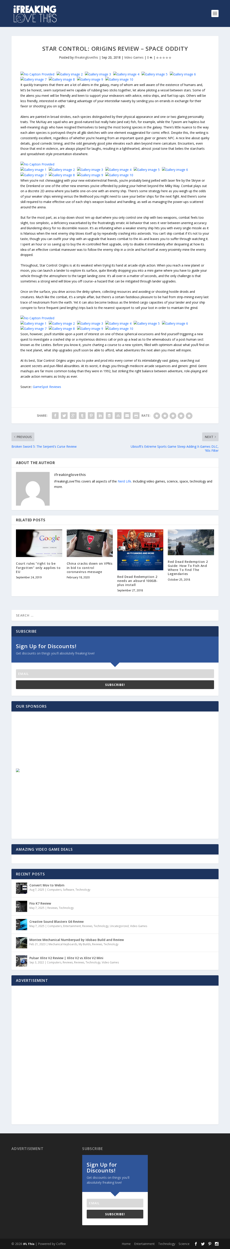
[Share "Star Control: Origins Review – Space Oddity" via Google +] (73, 415)
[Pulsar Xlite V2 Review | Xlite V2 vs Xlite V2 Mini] (21, 961)
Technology (82, 890)
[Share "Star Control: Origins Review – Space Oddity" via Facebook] (55, 415)
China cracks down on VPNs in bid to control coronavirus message (90, 567)
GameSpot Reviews (47, 387)
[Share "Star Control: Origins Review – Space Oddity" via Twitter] (64, 415)
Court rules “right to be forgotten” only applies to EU (38, 567)
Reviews (52, 908)
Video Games (134, 57)
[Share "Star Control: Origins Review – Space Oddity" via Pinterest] (91, 415)
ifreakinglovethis (86, 57)
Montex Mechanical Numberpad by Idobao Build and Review (76, 940)
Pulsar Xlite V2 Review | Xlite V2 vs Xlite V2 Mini (66, 958)
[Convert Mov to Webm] (21, 888)
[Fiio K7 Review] (21, 906)
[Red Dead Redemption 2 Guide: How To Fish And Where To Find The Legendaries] (191, 542)
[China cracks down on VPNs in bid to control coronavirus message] (90, 543)
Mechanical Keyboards (63, 944)
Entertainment (72, 926)
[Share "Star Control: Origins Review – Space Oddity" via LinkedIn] (100, 415)
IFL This (28, 1244)
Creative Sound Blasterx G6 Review (56, 921)
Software (68, 890)
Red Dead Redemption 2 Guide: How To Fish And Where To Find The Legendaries (188, 568)
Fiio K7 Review (40, 903)
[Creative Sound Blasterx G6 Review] (21, 924)
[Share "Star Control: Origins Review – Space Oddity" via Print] (136, 415)
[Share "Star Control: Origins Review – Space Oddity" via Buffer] (109, 415)
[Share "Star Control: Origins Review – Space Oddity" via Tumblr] (82, 415)
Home (126, 1244)
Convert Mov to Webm (46, 885)
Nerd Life (124, 481)
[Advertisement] (48, 744)
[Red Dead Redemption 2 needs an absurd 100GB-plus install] (140, 549)
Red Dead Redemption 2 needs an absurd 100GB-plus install (137, 581)
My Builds (85, 944)
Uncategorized (119, 926)
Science (184, 1244)
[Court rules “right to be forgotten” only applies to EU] (39, 543)
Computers (54, 890)
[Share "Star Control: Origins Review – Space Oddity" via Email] (127, 415)
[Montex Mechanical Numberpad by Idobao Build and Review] (21, 942)
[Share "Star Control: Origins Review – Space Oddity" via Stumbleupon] (118, 415)
